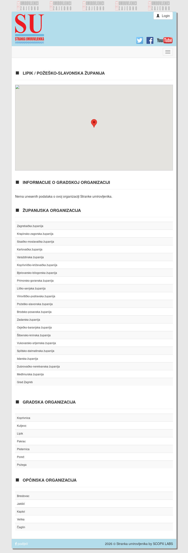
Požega (22, 464)
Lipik (20, 433)
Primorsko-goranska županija (35, 280)
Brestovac (23, 496)
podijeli (22, 543)
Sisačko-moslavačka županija (35, 241)
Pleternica (23, 449)
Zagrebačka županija (30, 226)
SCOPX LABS (163, 543)
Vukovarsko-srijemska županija (36, 343)
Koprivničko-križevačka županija (37, 265)
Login (166, 15)
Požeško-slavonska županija (35, 304)
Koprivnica (23, 418)
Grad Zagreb (25, 382)
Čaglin (21, 527)
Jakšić (21, 503)
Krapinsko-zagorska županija (35, 234)
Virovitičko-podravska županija (36, 296)
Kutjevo (21, 425)
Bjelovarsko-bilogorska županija (37, 273)
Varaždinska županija (30, 257)
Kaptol (21, 511)
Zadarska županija (28, 319)
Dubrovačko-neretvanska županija (38, 366)
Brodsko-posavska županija (34, 312)
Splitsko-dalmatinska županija (35, 351)
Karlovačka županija (29, 249)
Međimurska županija (30, 374)
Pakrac (21, 441)
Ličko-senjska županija (31, 288)
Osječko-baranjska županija (34, 327)
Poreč (20, 457)
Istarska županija (27, 358)
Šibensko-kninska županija (34, 335)
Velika (21, 519)
